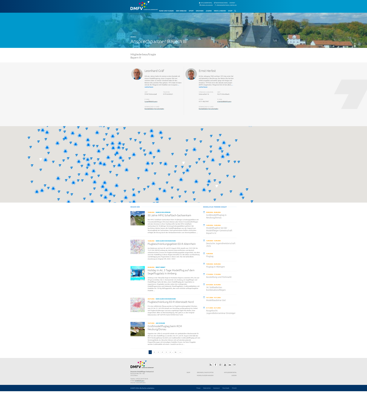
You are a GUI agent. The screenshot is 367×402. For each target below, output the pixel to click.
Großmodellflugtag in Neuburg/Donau (216, 216)
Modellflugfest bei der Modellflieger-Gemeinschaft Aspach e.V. (219, 230)
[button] (87, 167)
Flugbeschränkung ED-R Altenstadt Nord (171, 301)
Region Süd (135, 207)
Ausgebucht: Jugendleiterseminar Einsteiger (220, 311)
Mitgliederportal (206, 3)
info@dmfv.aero (139, 380)
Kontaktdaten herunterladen (154, 109)
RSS (211, 365)
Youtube (225, 365)
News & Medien (220, 11)
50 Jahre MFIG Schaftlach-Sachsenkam (169, 215)
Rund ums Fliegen (166, 11)
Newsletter (235, 365)
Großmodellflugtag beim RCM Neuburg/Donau (165, 328)
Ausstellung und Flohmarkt (219, 277)
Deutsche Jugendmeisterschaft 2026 (220, 244)
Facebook (215, 365)
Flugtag (209, 256)
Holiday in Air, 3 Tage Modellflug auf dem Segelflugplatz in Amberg (171, 272)
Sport (191, 11)
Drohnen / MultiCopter (205, 372)
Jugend (209, 11)
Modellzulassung (207, 5)
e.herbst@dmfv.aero (224, 101)
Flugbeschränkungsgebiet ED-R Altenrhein (172, 243)
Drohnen (199, 11)
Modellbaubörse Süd (216, 300)
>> (180, 352)
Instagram (220, 365)
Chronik (234, 388)
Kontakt (232, 3)
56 (175, 352)
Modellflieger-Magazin (205, 375)
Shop (230, 11)
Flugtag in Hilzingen (215, 266)
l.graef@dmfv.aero (151, 101)
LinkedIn (230, 365)
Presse (198, 388)
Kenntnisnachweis (222, 3)
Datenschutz (207, 388)
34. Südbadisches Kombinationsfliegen (216, 288)
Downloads (225, 388)
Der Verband (181, 11)
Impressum (216, 388)
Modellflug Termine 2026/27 (215, 207)
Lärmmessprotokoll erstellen (226, 5)
